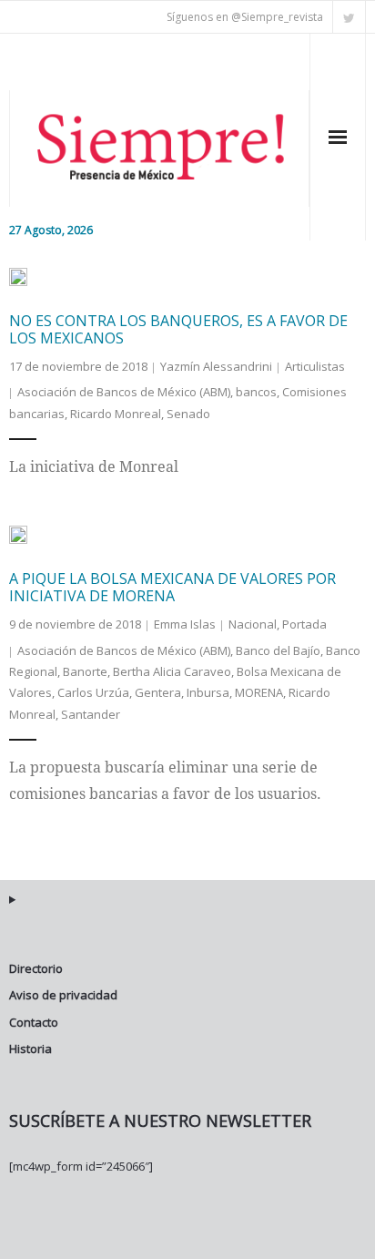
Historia (30, 1048)
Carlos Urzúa (93, 692)
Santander (90, 714)
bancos (256, 392)
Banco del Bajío (278, 650)
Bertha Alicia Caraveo (172, 671)
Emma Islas (185, 624)
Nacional (252, 624)
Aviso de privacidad (63, 995)
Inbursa (208, 692)
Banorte (85, 671)
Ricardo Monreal (115, 413)
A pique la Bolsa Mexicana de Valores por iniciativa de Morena (172, 587)
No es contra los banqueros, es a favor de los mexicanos (178, 329)
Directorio (36, 968)
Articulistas (315, 366)
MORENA (259, 692)
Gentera (158, 692)
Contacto (33, 1022)
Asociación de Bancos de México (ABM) (123, 392)
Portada (304, 624)
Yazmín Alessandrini (216, 366)
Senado (188, 413)
